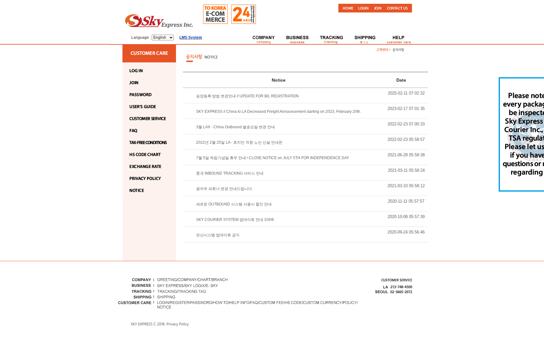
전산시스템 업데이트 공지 (218, 235)
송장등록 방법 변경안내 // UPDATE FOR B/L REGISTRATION (247, 96)
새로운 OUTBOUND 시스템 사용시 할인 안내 (234, 204)
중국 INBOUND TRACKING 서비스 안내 (230, 173)
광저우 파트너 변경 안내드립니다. (224, 189)
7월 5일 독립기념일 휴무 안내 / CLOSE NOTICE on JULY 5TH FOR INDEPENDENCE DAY (272, 158)
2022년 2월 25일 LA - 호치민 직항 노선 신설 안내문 (239, 142)
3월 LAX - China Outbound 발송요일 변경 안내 (235, 127)
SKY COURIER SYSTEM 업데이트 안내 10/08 (235, 219)
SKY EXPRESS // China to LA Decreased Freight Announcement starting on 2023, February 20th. (278, 111)
